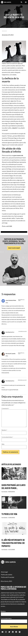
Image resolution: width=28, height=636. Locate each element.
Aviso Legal (4, 572)
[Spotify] (19, 632)
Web (3, 444)
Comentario (5, 408)
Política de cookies (6, 574)
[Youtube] (2, 632)
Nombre (4, 430)
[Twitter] (9, 632)
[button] (21, 2)
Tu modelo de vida (9, 514)
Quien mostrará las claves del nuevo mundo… (14, 487)
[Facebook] (16, 632)
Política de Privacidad (7, 577)
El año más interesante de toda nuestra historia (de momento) (13, 543)
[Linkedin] (12, 632)
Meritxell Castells (10, 353)
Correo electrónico (7, 437)
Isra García (9, 332)
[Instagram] (6, 632)
